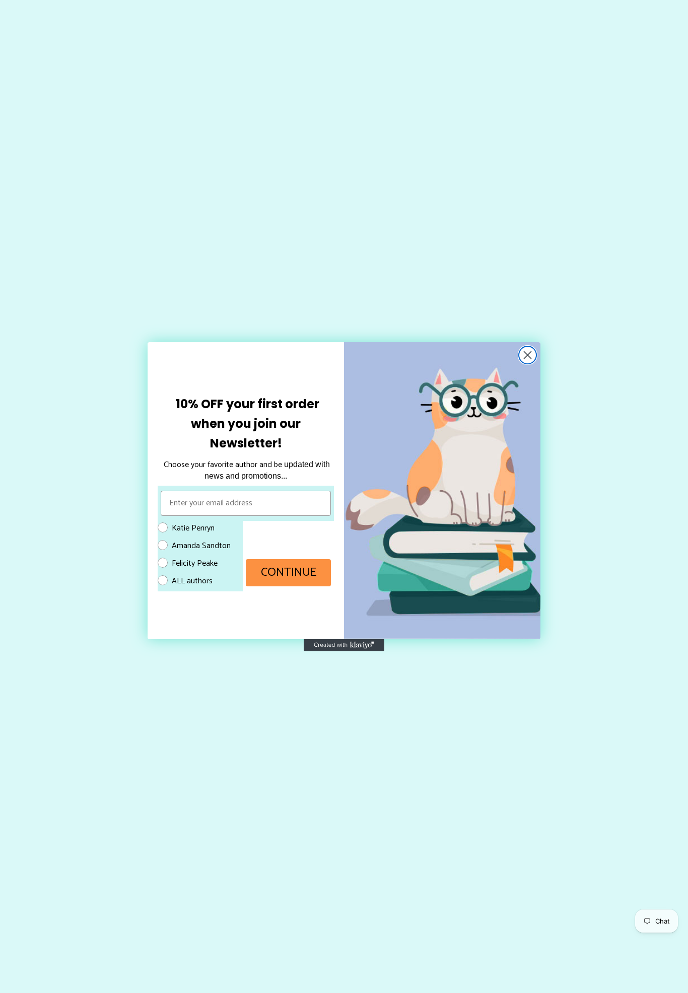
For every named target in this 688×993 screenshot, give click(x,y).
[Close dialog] (527, 355)
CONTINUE (288, 572)
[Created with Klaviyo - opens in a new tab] (344, 645)
